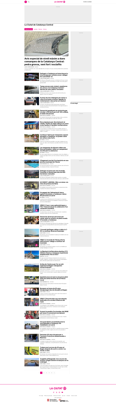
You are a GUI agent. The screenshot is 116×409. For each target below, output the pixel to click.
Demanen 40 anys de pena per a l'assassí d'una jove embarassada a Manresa (53, 336)
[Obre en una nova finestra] (52, 400)
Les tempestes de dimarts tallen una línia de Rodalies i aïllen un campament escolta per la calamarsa (54, 149)
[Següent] (54, 373)
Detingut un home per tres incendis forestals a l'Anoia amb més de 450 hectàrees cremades (52, 172)
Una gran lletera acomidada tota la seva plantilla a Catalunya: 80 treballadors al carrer (52, 323)
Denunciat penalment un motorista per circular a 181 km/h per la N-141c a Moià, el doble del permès (54, 112)
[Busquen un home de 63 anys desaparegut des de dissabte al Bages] (31, 292)
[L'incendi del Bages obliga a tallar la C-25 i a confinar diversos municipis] (31, 233)
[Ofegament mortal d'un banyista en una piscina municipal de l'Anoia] (31, 164)
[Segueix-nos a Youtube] (62, 392)
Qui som (63, 395)
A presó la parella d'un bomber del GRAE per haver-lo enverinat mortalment (54, 312)
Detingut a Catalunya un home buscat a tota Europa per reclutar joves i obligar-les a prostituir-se (54, 75)
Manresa (40, 29)
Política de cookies (57, 395)
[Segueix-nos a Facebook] (53, 392)
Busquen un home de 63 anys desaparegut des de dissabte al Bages (53, 289)
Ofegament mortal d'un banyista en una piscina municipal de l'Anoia (54, 161)
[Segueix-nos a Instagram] (59, 392)
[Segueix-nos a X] (56, 392)
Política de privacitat (48, 395)
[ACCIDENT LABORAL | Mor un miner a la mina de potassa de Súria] (31, 185)
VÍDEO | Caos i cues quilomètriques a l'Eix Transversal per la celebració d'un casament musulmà (54, 206)
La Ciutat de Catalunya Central (38, 25)
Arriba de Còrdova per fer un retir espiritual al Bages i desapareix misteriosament (52, 265)
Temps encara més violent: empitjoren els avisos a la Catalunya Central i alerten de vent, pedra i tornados (53, 87)
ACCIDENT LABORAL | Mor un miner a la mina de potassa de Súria (54, 183)
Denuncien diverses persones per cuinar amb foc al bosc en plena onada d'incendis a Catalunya (53, 218)
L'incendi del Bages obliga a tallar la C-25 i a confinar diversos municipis (54, 230)
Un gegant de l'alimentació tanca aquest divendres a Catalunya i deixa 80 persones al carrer (53, 194)
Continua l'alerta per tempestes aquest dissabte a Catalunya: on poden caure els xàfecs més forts (54, 136)
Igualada (35, 29)
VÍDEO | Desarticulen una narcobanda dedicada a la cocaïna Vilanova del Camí (53, 300)
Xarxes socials (74, 395)
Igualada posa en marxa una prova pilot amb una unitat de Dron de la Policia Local (54, 278)
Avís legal (41, 395)
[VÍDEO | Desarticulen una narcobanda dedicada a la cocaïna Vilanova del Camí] (31, 302)
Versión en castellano (87, 1)
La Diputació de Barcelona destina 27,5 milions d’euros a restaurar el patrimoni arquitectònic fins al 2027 (54, 252)
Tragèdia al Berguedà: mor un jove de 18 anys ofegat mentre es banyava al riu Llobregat (54, 360)
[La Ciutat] (59, 2)
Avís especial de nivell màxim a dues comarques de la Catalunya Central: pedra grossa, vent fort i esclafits (44, 61)
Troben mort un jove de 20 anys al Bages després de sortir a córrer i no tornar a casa (53, 349)
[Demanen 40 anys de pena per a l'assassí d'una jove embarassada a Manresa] (31, 338)
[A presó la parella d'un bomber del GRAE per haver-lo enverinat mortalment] (31, 315)
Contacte (68, 395)
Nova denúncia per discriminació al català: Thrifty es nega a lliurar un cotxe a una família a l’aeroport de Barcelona (54, 123)
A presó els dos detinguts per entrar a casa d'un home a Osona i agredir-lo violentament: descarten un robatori (53, 99)
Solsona (45, 29)
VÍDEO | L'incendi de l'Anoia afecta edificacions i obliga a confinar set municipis (52, 241)
